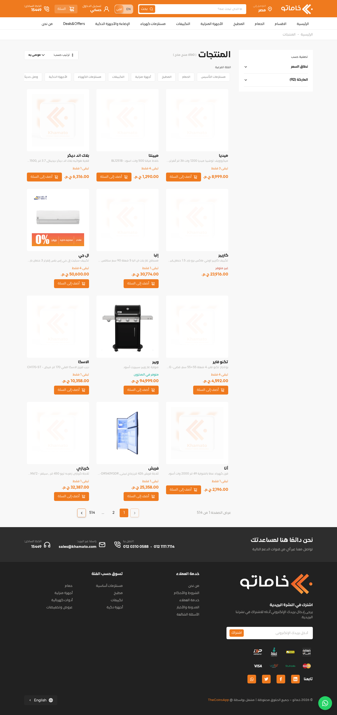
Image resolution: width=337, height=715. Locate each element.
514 (92, 513)
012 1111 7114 (164, 547)
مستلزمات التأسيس (213, 77)
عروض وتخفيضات (59, 607)
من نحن (193, 586)
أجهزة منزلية (143, 77)
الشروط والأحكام (186, 593)
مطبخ (118, 593)
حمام (69, 586)
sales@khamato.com (77, 547)
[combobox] (37, 55)
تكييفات (117, 600)
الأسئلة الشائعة (188, 614)
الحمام (186, 77)
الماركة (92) (299, 80)
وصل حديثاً (31, 77)
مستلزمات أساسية (109, 586)
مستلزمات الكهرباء (89, 77)
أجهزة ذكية (115, 607)
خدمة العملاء (189, 600)
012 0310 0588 (136, 547)
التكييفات (118, 77)
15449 (36, 10)
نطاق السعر (299, 67)
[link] (134, 513)
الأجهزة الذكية (58, 77)
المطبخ (166, 77)
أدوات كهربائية (62, 600)
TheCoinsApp (218, 700)
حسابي (95, 10)
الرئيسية (307, 35)
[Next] (81, 513)
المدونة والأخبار (188, 607)
